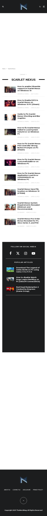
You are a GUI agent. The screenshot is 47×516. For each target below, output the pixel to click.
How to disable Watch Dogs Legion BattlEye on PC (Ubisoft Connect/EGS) (28, 279)
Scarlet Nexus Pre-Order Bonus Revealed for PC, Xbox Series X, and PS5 (28, 221)
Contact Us (16, 490)
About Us (7, 490)
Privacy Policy (38, 490)
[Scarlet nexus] (10, 163)
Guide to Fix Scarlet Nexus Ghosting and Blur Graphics (28, 116)
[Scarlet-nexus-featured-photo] (10, 89)
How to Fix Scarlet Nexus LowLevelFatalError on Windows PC (28, 161)
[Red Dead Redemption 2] (10, 289)
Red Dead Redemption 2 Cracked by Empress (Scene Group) (27, 289)
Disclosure (26, 490)
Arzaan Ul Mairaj (23, 94)
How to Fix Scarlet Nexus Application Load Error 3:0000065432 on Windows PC (28, 176)
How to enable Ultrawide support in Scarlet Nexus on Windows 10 (28, 88)
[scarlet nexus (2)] (10, 117)
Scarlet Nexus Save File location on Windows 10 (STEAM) (28, 191)
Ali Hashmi (20, 212)
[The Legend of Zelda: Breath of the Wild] (10, 269)
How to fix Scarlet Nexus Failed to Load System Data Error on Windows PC (28, 131)
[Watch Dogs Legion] (10, 279)
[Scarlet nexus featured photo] (10, 192)
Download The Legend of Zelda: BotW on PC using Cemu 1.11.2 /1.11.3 (28, 270)
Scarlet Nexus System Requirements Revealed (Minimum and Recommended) (28, 206)
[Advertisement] (23, 40)
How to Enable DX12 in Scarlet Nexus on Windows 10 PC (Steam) (28, 102)
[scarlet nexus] (10, 103)
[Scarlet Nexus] (10, 207)
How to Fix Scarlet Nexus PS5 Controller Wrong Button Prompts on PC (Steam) (28, 147)
